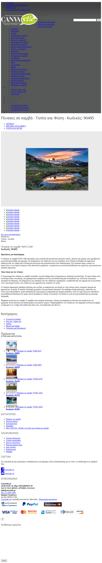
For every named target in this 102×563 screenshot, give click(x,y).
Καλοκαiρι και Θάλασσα (20, 60)
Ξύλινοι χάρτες (12, 421)
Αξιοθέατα (15, 58)
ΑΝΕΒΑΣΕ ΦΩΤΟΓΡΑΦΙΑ (14, 96)
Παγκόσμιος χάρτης (19, 83)
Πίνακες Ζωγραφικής (46, 24)
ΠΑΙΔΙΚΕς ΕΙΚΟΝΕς (12, 101)
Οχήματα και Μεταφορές (21, 74)
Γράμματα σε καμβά (19, 56)
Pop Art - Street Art (18, 40)
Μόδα (13, 67)
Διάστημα (15, 51)
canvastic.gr (9, 470)
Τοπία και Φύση (17, 80)
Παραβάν (9, 426)
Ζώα (13, 62)
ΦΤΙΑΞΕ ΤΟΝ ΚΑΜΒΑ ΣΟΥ (18, 10)
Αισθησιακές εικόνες (19, 35)
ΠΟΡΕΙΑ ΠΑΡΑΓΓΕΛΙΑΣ (16, 5)
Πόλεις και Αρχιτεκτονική (21, 47)
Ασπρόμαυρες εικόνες (20, 42)
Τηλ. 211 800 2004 (8, 493)
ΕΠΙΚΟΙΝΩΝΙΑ (10, 112)
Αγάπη (13, 33)
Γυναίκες (14, 29)
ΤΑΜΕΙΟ (10, 3)
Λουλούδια (15, 65)
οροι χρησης (11, 447)
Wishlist (9, 452)
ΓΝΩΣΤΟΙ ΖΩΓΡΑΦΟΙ (13, 99)
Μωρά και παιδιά (18, 71)
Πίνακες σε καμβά (13, 419)
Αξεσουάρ (15, 94)
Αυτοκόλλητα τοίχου (19, 105)
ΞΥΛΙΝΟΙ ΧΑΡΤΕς (11, 87)
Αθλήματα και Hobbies (20, 78)
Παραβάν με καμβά (18, 85)
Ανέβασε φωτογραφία (46, 22)
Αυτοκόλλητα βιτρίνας (20, 107)
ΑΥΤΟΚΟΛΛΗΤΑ (11, 103)
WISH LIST (11, 7)
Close (4, 561)
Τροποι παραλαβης (13, 440)
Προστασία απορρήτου (48, 499)
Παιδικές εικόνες (17, 76)
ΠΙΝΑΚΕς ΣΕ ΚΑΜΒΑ (44, 20)
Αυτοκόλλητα (11, 424)
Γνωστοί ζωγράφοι (45, 26)
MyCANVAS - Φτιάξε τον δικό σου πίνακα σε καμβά (27, 428)
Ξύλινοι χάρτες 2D (18, 92)
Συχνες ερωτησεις (13, 443)
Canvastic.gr (6, 499)
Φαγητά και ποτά (17, 38)
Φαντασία (15, 31)
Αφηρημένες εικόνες (19, 44)
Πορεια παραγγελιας (14, 445)
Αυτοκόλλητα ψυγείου (20, 110)
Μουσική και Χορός (19, 69)
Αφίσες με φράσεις (18, 49)
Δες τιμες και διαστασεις (10, 234)
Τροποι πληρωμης (13, 438)
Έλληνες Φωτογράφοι (19, 53)
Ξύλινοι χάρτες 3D (18, 89)
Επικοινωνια (11, 449)
